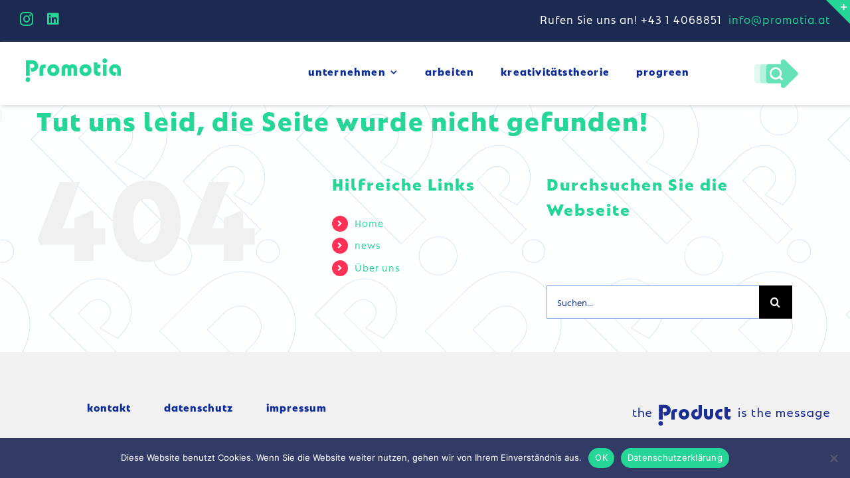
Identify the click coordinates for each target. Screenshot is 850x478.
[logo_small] (73, 60)
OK (601, 457)
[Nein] (833, 458)
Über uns (377, 268)
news (368, 245)
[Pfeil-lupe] (776, 62)
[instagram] (27, 19)
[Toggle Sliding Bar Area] (838, 12)
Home (369, 223)
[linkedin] (53, 19)
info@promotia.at (779, 19)
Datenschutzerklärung (675, 457)
